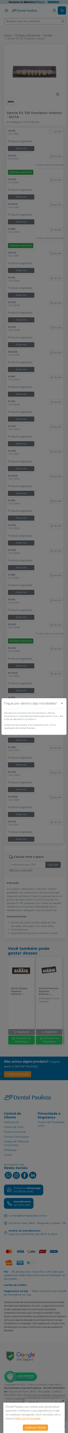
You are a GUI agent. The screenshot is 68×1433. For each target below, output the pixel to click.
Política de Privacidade (26, 1418)
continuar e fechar (35, 1427)
